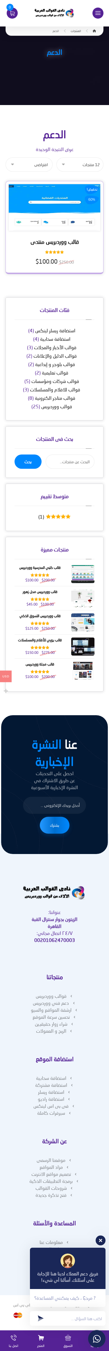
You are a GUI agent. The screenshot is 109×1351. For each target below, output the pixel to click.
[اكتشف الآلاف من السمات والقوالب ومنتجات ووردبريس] (54, 13)
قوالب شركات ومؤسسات (55, 381)
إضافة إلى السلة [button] (52, 226)
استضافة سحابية (55, 339)
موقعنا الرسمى (51, 1160)
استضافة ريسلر (51, 1092)
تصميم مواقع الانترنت (51, 1174)
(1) (52, 517)
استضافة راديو (51, 1099)
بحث (28, 461)
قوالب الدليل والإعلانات (55, 355)
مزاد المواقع (51, 1167)
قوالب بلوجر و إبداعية (55, 364)
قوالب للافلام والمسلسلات (55, 389)
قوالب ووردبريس (56, 406)
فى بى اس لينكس (51, 1106)
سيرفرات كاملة (51, 1113)
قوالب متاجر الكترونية (55, 398)
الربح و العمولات (51, 1031)
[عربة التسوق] (12, 12)
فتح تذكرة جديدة (51, 1195)
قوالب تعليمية (55, 372)
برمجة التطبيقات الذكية (51, 1181)
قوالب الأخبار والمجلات (55, 347)
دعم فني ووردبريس (51, 1003)
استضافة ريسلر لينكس (55, 330)
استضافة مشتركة (51, 1085)
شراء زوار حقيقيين (51, 1024)
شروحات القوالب (51, 1188)
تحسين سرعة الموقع (51, 1017)
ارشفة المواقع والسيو (51, 1010)
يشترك (54, 825)
